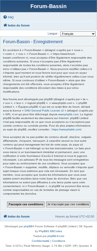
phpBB (28, 226)
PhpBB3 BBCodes (50, 231)
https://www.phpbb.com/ (66, 129)
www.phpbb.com (68, 114)
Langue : (53, 33)
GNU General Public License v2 (44, 110)
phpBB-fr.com (55, 236)
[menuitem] (8, 17)
